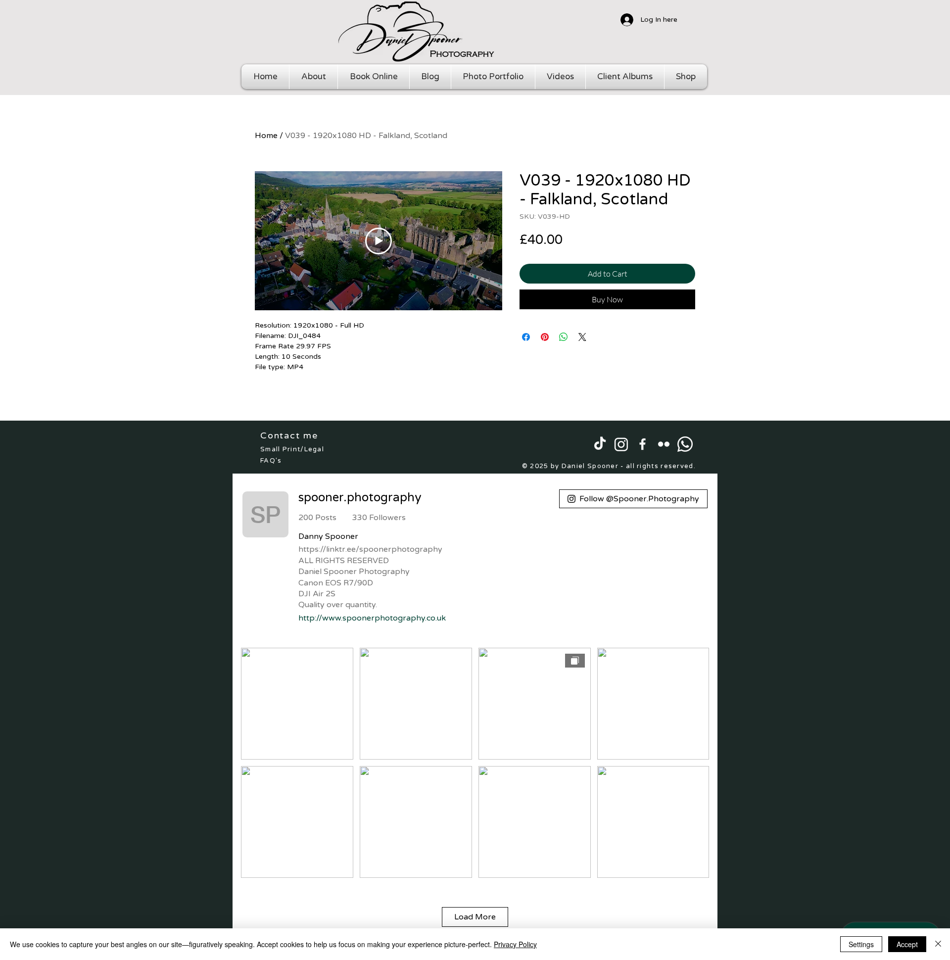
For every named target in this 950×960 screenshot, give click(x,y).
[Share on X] (582, 337)
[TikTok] (600, 444)
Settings (861, 944)
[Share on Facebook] (526, 337)
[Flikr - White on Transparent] (663, 444)
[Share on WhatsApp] (564, 337)
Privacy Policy (515, 944)
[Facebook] (642, 444)
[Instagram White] (621, 444)
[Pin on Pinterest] (545, 337)
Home (266, 136)
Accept (907, 944)
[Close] (938, 944)
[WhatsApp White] (685, 444)
